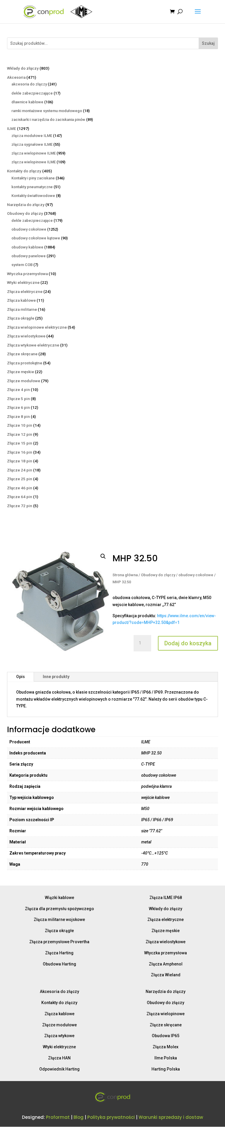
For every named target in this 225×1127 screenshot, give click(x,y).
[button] (103, 556)
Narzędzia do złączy (165, 991)
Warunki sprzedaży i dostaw (171, 1117)
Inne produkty (56, 676)
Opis (20, 676)
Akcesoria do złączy (59, 991)
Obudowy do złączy (158, 575)
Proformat (58, 1117)
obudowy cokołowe (195, 575)
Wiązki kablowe (59, 897)
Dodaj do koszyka (188, 643)
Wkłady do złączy (165, 908)
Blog (78, 1117)
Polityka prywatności (111, 1117)
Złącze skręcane (166, 1025)
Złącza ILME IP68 (165, 897)
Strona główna (125, 575)
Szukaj (208, 43)
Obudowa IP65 (165, 1035)
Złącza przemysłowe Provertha (59, 941)
